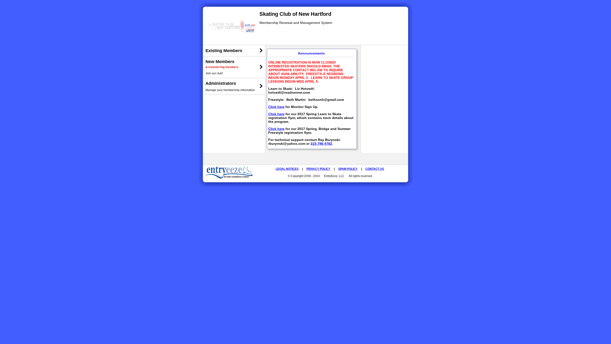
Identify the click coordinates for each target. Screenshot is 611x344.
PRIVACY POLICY (318, 169)
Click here (276, 107)
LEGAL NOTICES (287, 169)
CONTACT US (374, 169)
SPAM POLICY (348, 169)
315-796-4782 (321, 143)
